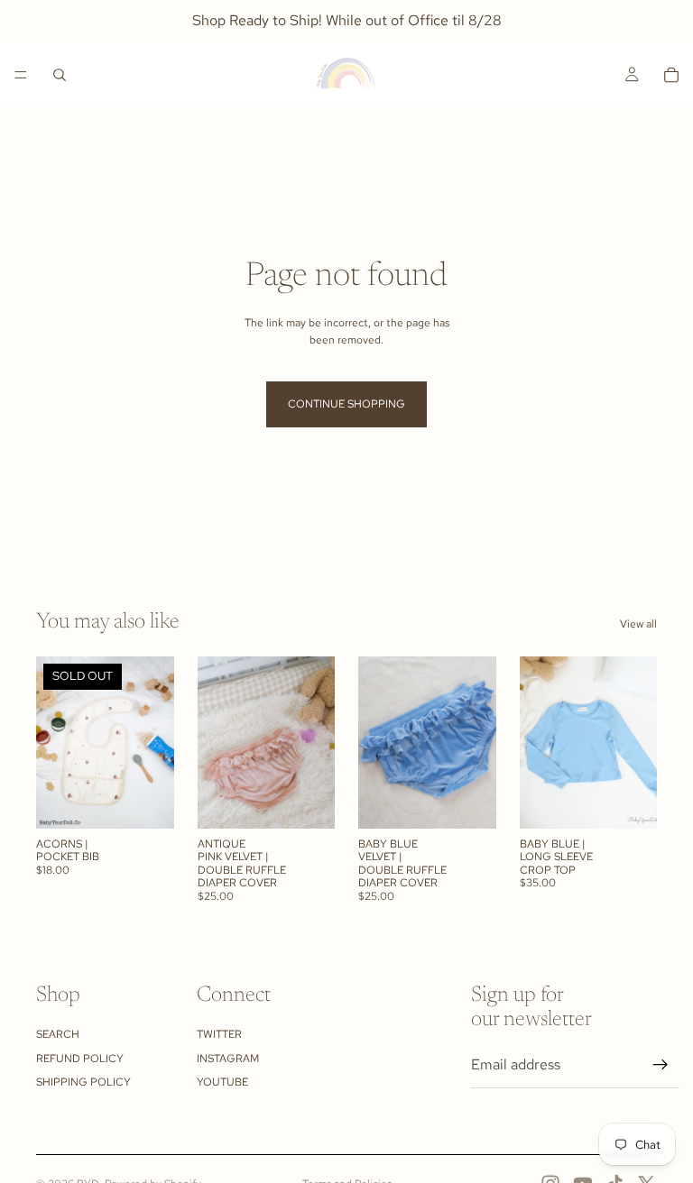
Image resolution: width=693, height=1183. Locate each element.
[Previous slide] (56, 742)
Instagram (228, 1058)
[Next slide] (154, 742)
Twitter (219, 1034)
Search (57, 1034)
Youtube (222, 1082)
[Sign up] (660, 1065)
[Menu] (21, 75)
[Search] (59, 75)
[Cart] (671, 75)
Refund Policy (80, 1058)
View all (638, 624)
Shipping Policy (83, 1082)
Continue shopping (346, 404)
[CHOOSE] (307, 800)
